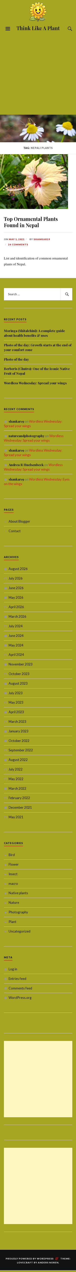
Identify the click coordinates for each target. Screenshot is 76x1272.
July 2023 (16, 693)
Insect (13, 874)
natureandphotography (26, 436)
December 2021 (20, 807)
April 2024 (16, 655)
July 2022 (16, 769)
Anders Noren (48, 1262)
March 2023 (17, 721)
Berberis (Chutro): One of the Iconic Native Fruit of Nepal (37, 370)
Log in (13, 969)
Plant (12, 922)
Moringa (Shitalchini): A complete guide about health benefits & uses (34, 333)
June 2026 (16, 588)
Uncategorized (19, 931)
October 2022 (19, 741)
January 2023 (18, 731)
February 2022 (19, 798)
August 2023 (18, 683)
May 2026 (16, 597)
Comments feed (20, 988)
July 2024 (16, 626)
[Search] (66, 29)
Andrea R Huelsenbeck (26, 465)
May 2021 (16, 817)
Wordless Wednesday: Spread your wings (35, 383)
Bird (12, 855)
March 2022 (17, 788)
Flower (14, 864)
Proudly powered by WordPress (30, 1258)
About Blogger (19, 521)
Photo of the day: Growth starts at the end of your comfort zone (38, 347)
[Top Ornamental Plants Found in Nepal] (34, 207)
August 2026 (18, 569)
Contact (15, 531)
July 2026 (16, 578)
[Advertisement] (38, 72)
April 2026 (16, 607)
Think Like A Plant (38, 28)
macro (13, 883)
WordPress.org (20, 998)
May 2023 (16, 702)
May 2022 (16, 779)
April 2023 (16, 712)
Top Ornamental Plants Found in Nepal (31, 221)
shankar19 (42, 239)
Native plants (18, 893)
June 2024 (16, 636)
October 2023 (19, 674)
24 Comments (18, 244)
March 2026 (17, 616)
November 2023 (21, 664)
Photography (18, 912)
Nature (14, 902)
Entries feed (17, 979)
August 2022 (18, 760)
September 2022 (21, 750)
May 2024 (16, 645)
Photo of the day (16, 359)
